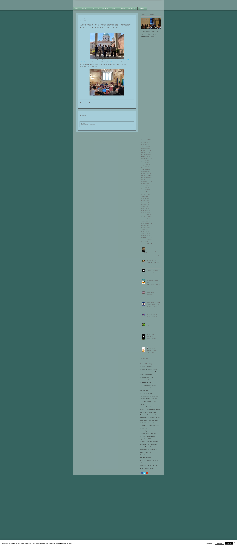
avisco (155, 463)
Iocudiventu (143, 409)
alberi (150, 452)
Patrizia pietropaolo (154, 425)
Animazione (143, 366)
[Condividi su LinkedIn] (89, 102)
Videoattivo (154, 444)
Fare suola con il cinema (146, 393)
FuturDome (154, 399)
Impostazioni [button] (209, 543)
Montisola (152, 417)
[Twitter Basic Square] (144, 473)
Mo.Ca (154, 415)
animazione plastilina (145, 458)
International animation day (147, 407)
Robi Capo (153, 433)
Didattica (142, 388)
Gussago (142, 404)
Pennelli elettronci (145, 428)
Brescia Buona (155, 372)
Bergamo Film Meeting (146, 369)
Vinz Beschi (153, 447)
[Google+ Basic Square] (147, 473)
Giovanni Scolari (151, 401)
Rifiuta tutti (219, 543)
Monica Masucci (144, 417)
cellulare (155, 466)
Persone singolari (144, 431)
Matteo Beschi (152, 412)
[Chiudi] (235, 543)
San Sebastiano (151, 436)
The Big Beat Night (145, 444)
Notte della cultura (153, 420)
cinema (152, 468)
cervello (142, 468)
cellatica (149, 466)
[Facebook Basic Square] (142, 473)
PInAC (141, 423)
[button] (103, 8)
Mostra (158, 417)
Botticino (142, 372)
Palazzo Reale (143, 425)
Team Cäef (149, 441)
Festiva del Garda (144, 396)
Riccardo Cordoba (144, 433)
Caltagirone (148, 375)
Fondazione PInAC (145, 399)
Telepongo (155, 441)
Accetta (229, 543)
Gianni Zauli (143, 401)
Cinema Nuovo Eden (145, 380)
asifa (156, 460)
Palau (145, 423)
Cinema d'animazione (145, 383)
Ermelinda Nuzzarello (152, 388)
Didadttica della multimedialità (148, 385)
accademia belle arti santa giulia (148, 450)
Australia (149, 366)
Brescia (148, 372)
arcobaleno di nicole (145, 460)
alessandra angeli (145, 455)
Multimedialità (143, 420)
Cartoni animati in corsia (146, 377)
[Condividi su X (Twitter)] (85, 102)
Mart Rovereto (144, 412)
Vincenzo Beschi (144, 447)
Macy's (158, 409)
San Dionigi (143, 436)
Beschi (155, 369)
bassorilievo (143, 466)
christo (147, 468)
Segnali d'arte (143, 439)
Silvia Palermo (152, 439)
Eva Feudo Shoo (144, 391)
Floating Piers (154, 396)
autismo (150, 463)
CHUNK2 (142, 375)
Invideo (158, 407)
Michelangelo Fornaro (146, 415)
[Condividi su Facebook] (80, 102)
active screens (144, 452)
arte (153, 460)
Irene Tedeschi (151, 409)
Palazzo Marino (152, 423)
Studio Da (142, 441)
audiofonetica (143, 463)
